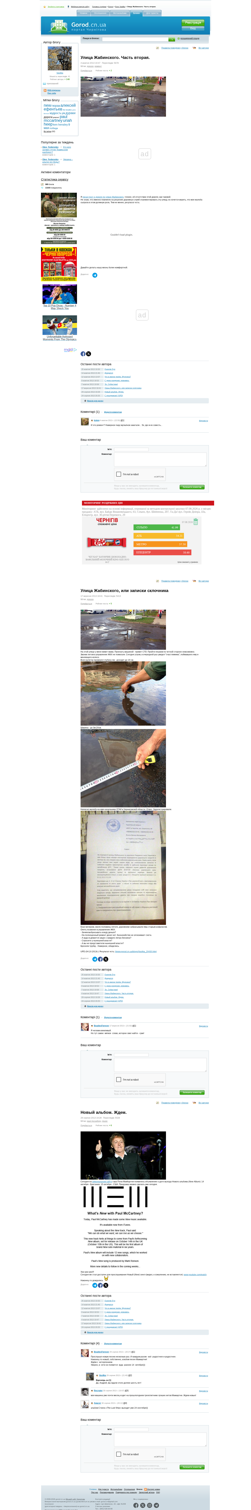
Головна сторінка (99, 7)
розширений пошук (189, 38)
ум (63, 113)
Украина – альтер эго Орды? (57, 160)
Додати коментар (113, 412)
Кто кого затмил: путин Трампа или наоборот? (56, 149)
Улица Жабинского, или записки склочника (122, 388)
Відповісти (203, 421)
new (47, 105)
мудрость (55, 113)
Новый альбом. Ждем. (114, 392)
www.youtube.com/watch (195, 1274)
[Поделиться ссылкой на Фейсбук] (83, 356)
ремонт (98, 66)
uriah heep (111, 1496)
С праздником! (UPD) (113, 396)
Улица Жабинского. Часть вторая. (119, 993)
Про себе (51, 93)
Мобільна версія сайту (80, 7)
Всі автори (204, 48)
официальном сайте (102, 1181)
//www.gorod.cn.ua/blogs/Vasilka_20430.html (136, 951)
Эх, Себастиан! (111, 384)
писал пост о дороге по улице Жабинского (103, 197)
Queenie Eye (109, 369)
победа (54, 128)
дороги (90, 66)
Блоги (110, 7)
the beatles (67, 110)
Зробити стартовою (56, 7)
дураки (70, 113)
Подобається (86, 71)
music (105, 1121)
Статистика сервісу (54, 179)
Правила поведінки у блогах (174, 48)
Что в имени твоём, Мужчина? (117, 377)
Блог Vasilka (120, 7)
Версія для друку (95, 401)
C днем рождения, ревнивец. (116, 380)
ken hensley (99, 1496)
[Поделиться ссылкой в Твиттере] (88, 356)
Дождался (108, 373)
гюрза (56, 105)
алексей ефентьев (60, 107)
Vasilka (60, 73)
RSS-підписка (53, 90)
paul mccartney (94, 1121)
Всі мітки (47, 131)
